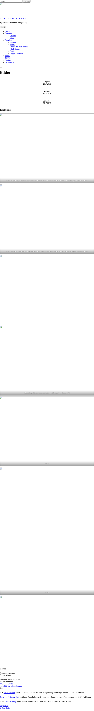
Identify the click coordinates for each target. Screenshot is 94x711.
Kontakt (8, 60)
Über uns (8, 33)
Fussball (13, 42)
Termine (8, 58)
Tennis (12, 45)
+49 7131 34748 (6, 684)
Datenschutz (5, 708)
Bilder (12, 38)
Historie (13, 36)
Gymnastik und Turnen (19, 47)
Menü (3, 27)
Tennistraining (10, 701)
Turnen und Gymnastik (9, 697)
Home (7, 31)
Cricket (12, 51)
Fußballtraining (9, 693)
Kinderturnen (15, 49)
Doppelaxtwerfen (16, 53)
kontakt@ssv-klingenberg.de (11, 686)
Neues (7, 56)
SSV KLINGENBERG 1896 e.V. (13, 18)
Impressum (4, 706)
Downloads (9, 62)
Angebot (8, 40)
